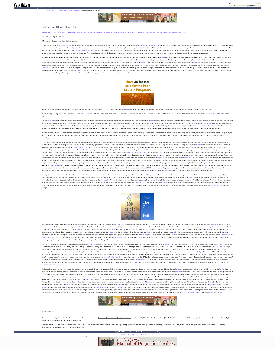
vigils (78, 229)
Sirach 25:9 (81, 70)
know (127, 109)
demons (130, 168)
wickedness (141, 259)
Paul (226, 48)
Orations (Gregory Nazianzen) (72, 10)
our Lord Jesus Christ (191, 292)
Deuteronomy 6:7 (79, 147)
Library (259, 5)
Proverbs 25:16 (143, 150)
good (217, 150)
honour (165, 170)
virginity (210, 227)
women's (144, 62)
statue (214, 224)
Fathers (250, 5)
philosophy (138, 182)
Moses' (198, 145)
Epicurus (149, 282)
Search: (227, 3)
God (90, 114)
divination (100, 287)
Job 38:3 (93, 244)
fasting (113, 229)
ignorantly (154, 180)
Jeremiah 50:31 (154, 45)
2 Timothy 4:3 (72, 48)
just (208, 229)
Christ (229, 290)
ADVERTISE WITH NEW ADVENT (143, 334)
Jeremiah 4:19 (47, 68)
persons (61, 45)
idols (224, 284)
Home (232, 5)
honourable (89, 279)
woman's (139, 152)
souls (77, 282)
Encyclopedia (238, 5)
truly (92, 126)
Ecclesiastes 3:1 (198, 150)
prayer (133, 229)
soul (151, 120)
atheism (141, 282)
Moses (180, 269)
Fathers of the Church (57, 10)
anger (149, 232)
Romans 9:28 (80, 50)
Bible (254, 5)
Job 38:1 (167, 244)
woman (128, 152)
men (49, 120)
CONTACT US (125, 334)
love (189, 227)
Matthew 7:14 (113, 257)
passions (192, 177)
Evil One (144, 234)
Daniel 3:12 (188, 157)
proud (142, 45)
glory (88, 249)
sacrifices (213, 284)
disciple (90, 50)
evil (66, 65)
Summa (244, 5)
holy (204, 65)
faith (198, 252)
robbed (197, 62)
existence (164, 175)
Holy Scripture (46, 237)
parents (216, 185)
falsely (178, 48)
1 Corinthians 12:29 (48, 265)
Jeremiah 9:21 (226, 234)
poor (47, 229)
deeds (158, 168)
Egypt (160, 157)
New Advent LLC (131, 332)
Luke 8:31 (120, 224)
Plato (43, 282)
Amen (220, 292)
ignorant (110, 60)
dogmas (123, 163)
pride (69, 45)
